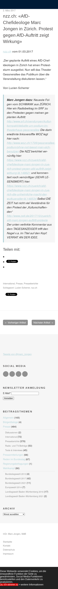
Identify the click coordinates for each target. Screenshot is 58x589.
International (9, 283)
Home (29, 4)
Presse (19, 283)
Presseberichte (31, 283)
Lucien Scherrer (22, 287)
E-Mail (7, 393)
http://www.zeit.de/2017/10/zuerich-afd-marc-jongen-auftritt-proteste (29, 218)
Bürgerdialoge (10, 422)
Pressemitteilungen (13, 454)
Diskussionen (11, 432)
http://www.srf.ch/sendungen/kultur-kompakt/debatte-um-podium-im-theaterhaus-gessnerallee (29, 125)
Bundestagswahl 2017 (15, 478)
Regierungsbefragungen (16, 463)
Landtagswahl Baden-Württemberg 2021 (24, 496)
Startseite (7, 541)
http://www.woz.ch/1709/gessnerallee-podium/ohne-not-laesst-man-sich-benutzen (31, 147)
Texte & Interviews (13, 450)
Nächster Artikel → (43, 322)
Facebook (12, 374)
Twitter (5, 374)
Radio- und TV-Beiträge (16, 445)
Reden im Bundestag (14, 459)
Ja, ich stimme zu (9, 584)
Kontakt (6, 545)
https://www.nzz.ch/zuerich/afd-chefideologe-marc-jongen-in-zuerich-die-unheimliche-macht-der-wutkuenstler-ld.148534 (28, 192)
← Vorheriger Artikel (15, 322)
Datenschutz (9, 549)
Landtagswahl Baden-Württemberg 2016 (24, 491)
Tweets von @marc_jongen (17, 354)
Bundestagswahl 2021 (15, 482)
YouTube (25, 374)
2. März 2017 (9, 10)
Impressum (8, 553)
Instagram (18, 374)
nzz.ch (7, 51)
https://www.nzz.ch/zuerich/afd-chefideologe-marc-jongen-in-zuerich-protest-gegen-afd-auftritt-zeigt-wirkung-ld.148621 (29, 166)
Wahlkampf (9, 468)
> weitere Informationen (31, 584)
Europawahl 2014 (13, 487)
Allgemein (8, 417)
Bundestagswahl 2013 (15, 473)
